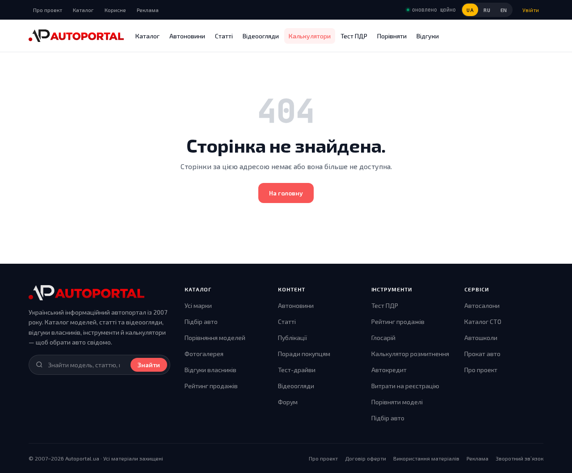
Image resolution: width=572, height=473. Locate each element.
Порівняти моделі (397, 402)
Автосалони (482, 305)
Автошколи (480, 337)
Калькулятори (310, 36)
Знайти (149, 365)
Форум (288, 402)
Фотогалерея (204, 353)
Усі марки (198, 305)
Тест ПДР (354, 36)
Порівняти (392, 36)
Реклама (148, 10)
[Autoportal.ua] (76, 35)
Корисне (115, 10)
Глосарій (383, 337)
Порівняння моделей (215, 337)
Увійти (530, 10)
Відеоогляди (261, 36)
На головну (286, 193)
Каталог (83, 10)
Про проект (47, 10)
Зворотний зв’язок (519, 458)
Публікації (292, 337)
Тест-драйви (296, 369)
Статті (224, 36)
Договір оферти (365, 458)
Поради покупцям (304, 353)
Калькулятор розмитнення (410, 353)
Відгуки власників (210, 369)
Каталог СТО (482, 321)
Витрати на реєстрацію (405, 386)
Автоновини (187, 36)
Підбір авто (201, 321)
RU (487, 10)
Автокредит (389, 369)
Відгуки (427, 36)
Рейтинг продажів (211, 386)
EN (503, 10)
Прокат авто (482, 353)
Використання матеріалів (426, 458)
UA (470, 10)
